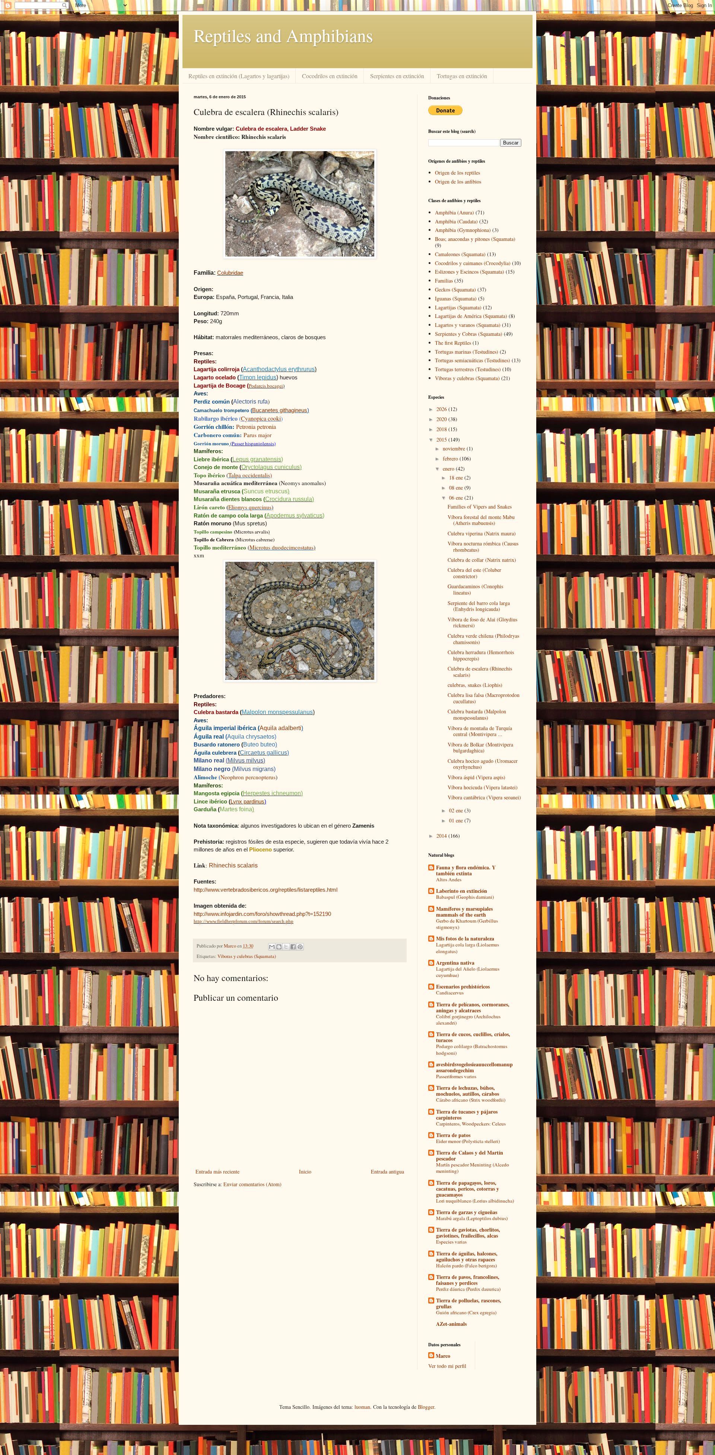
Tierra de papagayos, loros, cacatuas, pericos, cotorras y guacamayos (467, 1188)
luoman (362, 1406)
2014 (442, 835)
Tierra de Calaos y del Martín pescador (469, 1155)
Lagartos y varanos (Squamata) (467, 324)
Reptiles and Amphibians (283, 35)
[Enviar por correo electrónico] (272, 947)
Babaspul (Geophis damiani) (465, 897)
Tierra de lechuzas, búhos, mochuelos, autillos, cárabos (467, 1091)
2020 (442, 419)
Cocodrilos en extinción (330, 76)
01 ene (456, 820)
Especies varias (451, 1241)
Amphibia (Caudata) (456, 221)
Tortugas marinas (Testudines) (466, 351)
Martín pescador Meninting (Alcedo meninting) (472, 1167)
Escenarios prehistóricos (463, 986)
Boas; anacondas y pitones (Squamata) (475, 238)
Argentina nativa (455, 963)
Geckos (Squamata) (455, 289)
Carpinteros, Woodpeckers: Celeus (471, 1123)
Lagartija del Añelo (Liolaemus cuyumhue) (467, 971)
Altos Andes (448, 879)
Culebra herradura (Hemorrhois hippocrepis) (481, 655)
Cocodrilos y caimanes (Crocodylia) (473, 263)
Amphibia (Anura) (454, 212)
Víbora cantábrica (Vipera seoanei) (484, 797)
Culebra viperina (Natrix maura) (482, 533)
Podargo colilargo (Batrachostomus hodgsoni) (471, 1049)
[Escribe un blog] (279, 947)
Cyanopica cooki (261, 418)
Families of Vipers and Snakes (480, 506)
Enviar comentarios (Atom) (252, 1184)
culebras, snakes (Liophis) (475, 684)
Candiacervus (450, 992)
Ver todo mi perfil (447, 1365)
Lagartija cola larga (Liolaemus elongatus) (467, 947)
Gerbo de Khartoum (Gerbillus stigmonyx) (467, 923)
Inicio (305, 1171)
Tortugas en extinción (462, 76)
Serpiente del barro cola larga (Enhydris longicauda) (479, 606)
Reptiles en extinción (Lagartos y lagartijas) (238, 76)
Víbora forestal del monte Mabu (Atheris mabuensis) (481, 520)
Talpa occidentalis (249, 475)
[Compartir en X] (286, 947)
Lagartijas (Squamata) (458, 307)
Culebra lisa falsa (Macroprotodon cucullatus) (483, 698)
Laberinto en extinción (461, 891)
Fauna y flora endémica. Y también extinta (466, 870)
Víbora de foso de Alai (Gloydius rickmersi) (482, 622)
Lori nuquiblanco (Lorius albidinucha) (475, 1200)
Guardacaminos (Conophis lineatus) (475, 589)
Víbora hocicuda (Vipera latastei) (483, 787)
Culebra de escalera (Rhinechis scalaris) (480, 671)
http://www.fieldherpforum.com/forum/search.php (243, 921)
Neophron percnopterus (248, 777)
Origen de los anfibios (458, 181)
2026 (442, 409)
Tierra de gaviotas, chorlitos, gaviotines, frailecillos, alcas (468, 1232)
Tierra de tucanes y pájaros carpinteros (467, 1114)
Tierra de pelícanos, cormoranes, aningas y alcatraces (472, 1007)
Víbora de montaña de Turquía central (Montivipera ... (480, 731)
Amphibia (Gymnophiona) (463, 229)
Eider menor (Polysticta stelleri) (468, 1141)
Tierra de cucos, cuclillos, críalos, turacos (473, 1037)
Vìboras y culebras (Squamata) (246, 956)
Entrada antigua (387, 1171)
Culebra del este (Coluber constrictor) (474, 573)
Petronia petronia (256, 426)
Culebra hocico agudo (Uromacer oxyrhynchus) (483, 764)
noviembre (455, 448)
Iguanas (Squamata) (456, 298)
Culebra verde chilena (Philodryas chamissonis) (483, 639)
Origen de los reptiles (457, 172)
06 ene (456, 497)
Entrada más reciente (217, 1171)
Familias (444, 280)
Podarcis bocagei (266, 385)
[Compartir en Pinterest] (300, 947)
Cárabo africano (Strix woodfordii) (470, 1099)
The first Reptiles (453, 342)
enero (449, 468)
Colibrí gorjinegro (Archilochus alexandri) (468, 1019)
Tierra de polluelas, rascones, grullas (468, 1303)
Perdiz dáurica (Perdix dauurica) (468, 1289)
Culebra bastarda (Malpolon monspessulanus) (477, 714)
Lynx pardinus (247, 801)
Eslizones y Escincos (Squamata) (469, 271)
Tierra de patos (453, 1135)
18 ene (456, 477)
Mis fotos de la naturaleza (465, 938)
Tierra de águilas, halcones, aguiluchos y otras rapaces (467, 1256)
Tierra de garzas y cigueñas (466, 1212)
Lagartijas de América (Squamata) (471, 315)
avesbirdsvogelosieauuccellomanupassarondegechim (474, 1067)
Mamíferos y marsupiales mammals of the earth (464, 911)
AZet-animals (451, 1324)
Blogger (426, 1406)
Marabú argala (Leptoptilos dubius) (472, 1218)
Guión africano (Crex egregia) (466, 1312)
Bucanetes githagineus (279, 410)
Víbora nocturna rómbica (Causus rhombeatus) (483, 546)
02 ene (456, 810)
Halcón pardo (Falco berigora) (466, 1265)
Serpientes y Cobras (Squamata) (468, 333)
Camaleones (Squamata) (460, 254)
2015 (442, 439)
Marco (443, 1356)
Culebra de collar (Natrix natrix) (482, 559)
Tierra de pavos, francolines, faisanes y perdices (467, 1280)
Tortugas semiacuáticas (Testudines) (472, 360)
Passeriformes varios (456, 1076)
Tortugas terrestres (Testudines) (468, 369)
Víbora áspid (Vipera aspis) (476, 777)
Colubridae (230, 273)
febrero (451, 458)
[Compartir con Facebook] (293, 947)
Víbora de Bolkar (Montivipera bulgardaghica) (480, 747)
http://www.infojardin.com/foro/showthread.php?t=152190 (262, 914)
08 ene (456, 487)
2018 (442, 429)
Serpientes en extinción (397, 76)
